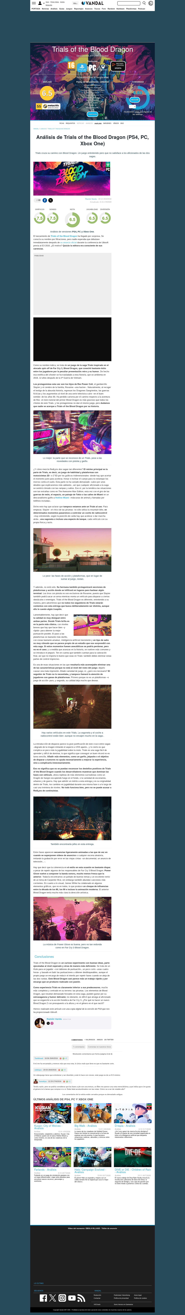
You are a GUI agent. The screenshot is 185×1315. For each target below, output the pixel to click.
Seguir (134, 100)
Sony (47, 2)
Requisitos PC (92, 108)
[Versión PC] (92, 67)
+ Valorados (89, 1040)
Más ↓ (75, 3)
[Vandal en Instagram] (62, 1298)
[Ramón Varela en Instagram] (51, 1023)
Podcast (141, 8)
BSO (122, 123)
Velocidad (104, 55)
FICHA (62, 123)
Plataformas (131, 8)
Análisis (54, 8)
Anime (62, 2)
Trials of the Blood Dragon (92, 49)
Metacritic (49, 5)
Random (111, 8)
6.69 (137, 92)
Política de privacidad (121, 1298)
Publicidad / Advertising (122, 1295)
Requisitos (70, 123)
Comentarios (77, 1040)
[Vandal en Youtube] (72, 1298)
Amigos (100, 1040)
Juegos (69, 8)
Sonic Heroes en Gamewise (123, 1304)
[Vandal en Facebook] (43, 1298)
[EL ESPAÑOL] (150, 3)
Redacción (97, 1295)
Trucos (97, 8)
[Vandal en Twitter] (53, 1298)
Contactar (97, 1298)
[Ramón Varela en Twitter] (48, 1023)
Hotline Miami (62, 498)
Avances (88, 8)
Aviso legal (138, 1295)
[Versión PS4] (82, 67)
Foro (104, 8)
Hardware (120, 8)
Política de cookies (140, 1298)
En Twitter (109, 1040)
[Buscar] (144, 3)
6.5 (47, 93)
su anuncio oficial (68, 242)
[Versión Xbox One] (103, 67)
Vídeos (116, 123)
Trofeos (92, 114)
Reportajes (78, 8)
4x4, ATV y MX (92, 55)
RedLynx (97, 85)
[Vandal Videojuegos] (92, 3)
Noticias (45, 8)
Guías (61, 8)
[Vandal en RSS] (81, 1298)
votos (137, 112)
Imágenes (107, 123)
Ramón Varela (91, 199)
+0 (65, 1058)
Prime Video (54, 2)
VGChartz (97, 1304)
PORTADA (36, 8)
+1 (69, 1081)
